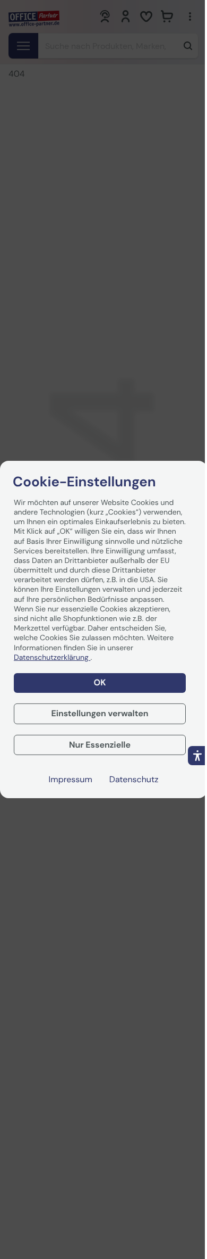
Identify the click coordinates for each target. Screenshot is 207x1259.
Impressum (70, 779)
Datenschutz (134, 779)
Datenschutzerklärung (52, 657)
